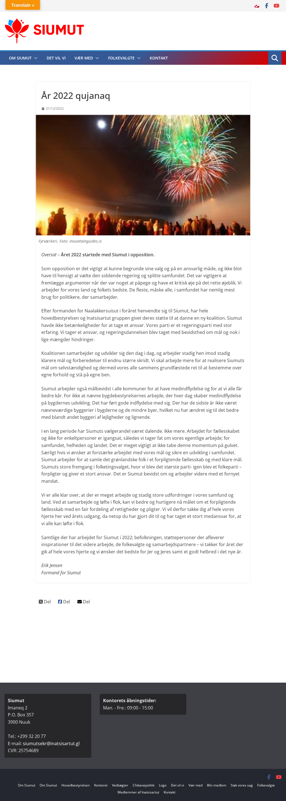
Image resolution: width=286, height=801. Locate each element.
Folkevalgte (121, 58)
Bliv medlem (216, 785)
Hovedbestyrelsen (75, 785)
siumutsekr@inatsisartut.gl (51, 743)
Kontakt (159, 58)
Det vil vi (56, 58)
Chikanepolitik (143, 785)
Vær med (84, 58)
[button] (35, 58)
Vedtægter (120, 785)
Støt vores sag (242, 785)
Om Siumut (20, 58)
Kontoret (101, 785)
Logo (162, 785)
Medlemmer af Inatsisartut (138, 792)
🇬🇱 (256, 5)
